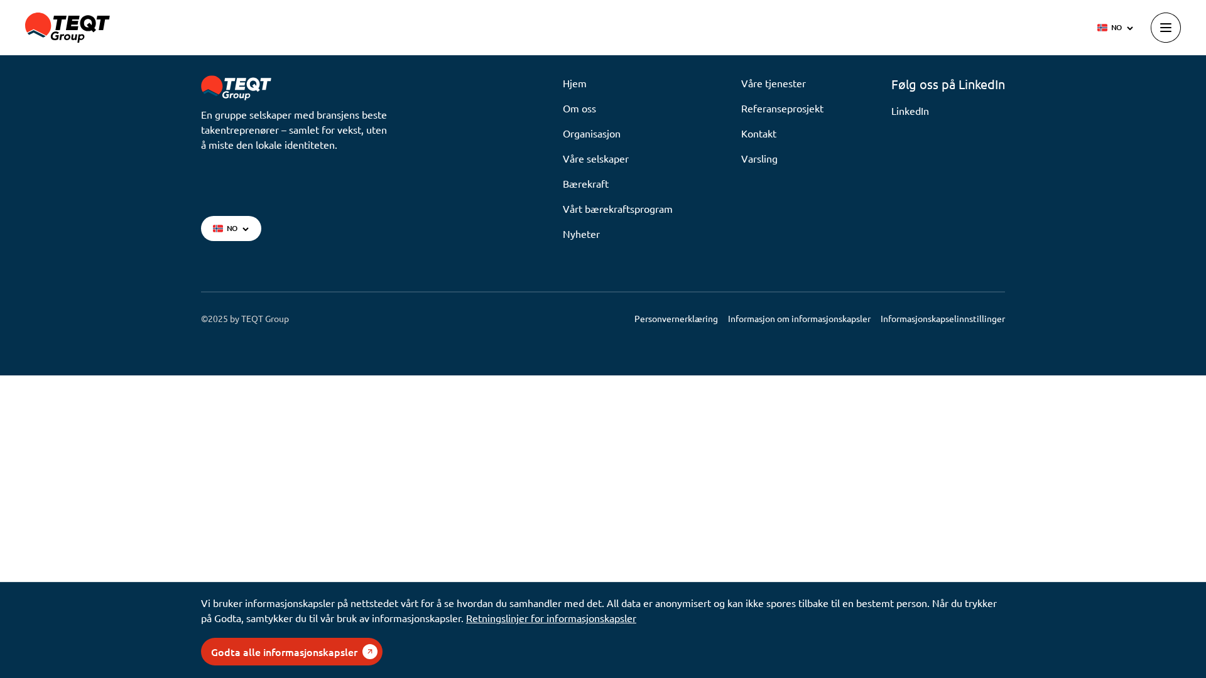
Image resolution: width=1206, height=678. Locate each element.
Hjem (575, 83)
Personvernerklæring (676, 318)
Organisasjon (592, 133)
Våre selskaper (596, 158)
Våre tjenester (773, 83)
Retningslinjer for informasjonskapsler (551, 617)
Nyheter (581, 233)
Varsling (759, 158)
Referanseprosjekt (782, 108)
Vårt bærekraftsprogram (618, 208)
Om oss (579, 108)
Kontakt (758, 133)
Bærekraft (586, 183)
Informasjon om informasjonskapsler (799, 318)
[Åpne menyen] (1166, 28)
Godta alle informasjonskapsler (284, 652)
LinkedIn (910, 110)
